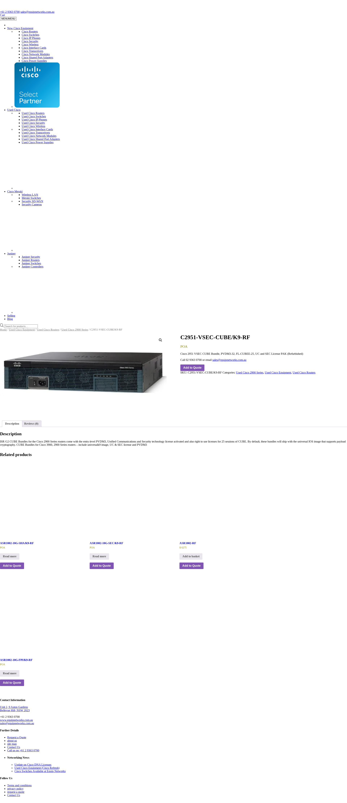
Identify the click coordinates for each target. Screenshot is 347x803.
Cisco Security (30, 41)
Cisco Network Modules (36, 54)
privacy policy (15, 788)
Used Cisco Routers (33, 113)
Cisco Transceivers (32, 51)
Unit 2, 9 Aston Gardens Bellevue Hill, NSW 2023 (15, 709)
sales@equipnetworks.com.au (37, 11)
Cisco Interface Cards (34, 47)
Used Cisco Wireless (33, 126)
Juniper (11, 253)
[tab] (12, 423)
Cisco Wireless (30, 44)
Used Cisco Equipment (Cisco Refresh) (36, 767)
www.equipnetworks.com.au (16, 720)
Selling (11, 315)
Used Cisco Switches (34, 116)
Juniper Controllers (32, 266)
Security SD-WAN (32, 201)
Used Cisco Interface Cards (37, 129)
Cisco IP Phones (31, 38)
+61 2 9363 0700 (10, 11)
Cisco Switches (30, 34)
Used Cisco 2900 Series (74, 329)
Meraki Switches (31, 197)
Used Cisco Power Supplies (37, 142)
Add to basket (191, 556)
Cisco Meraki (15, 191)
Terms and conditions (19, 785)
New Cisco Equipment (20, 28)
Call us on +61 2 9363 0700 (23, 750)
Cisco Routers (30, 31)
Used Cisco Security (33, 122)
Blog (10, 318)
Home (3, 329)
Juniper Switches (31, 263)
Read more (9, 556)
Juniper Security (31, 256)
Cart (2, 15)
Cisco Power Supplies (34, 60)
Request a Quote (16, 737)
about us (12, 740)
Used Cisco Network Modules (39, 135)
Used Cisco (13, 109)
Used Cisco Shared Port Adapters (41, 139)
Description (12, 423)
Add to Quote (192, 367)
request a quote (15, 791)
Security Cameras (32, 204)
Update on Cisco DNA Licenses (32, 764)
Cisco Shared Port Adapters (37, 57)
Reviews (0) (31, 423)
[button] (160, 340)
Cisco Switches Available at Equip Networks (40, 771)
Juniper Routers (31, 260)
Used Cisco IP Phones (34, 119)
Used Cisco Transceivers (36, 132)
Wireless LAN (30, 194)
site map (12, 743)
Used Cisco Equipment (22, 329)
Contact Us (13, 747)
